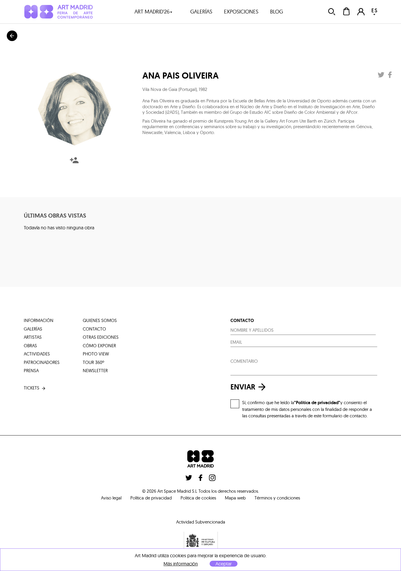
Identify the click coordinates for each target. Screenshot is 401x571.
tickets (31, 388)
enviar (242, 387)
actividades (37, 354)
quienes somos (100, 320)
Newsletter (95, 370)
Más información (181, 564)
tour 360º (93, 362)
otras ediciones (101, 337)
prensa (31, 370)
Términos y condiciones (277, 498)
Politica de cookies (198, 498)
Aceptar (223, 564)
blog (276, 11)
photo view (96, 354)
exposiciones (241, 11)
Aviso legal (111, 498)
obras (30, 345)
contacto (94, 329)
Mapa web (235, 498)
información (38, 320)
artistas (33, 337)
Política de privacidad (151, 498)
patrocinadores (42, 362)
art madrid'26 (152, 11)
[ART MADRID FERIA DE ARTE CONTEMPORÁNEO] (58, 11)
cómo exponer (99, 345)
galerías (201, 11)
